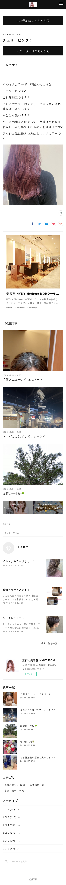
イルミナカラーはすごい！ (19, 561)
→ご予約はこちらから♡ (33, 20)
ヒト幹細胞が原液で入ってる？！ (38, 757)
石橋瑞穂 (37, 784)
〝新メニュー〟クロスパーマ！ (24, 379)
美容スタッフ (15, 784)
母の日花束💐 (27, 741)
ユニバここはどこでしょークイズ (26, 436)
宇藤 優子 (14, 790)
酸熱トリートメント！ (16, 589)
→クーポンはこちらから (33, 51)
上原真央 (22, 547)
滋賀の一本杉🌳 (14, 493)
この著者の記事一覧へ (48, 643)
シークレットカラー (15, 618)
